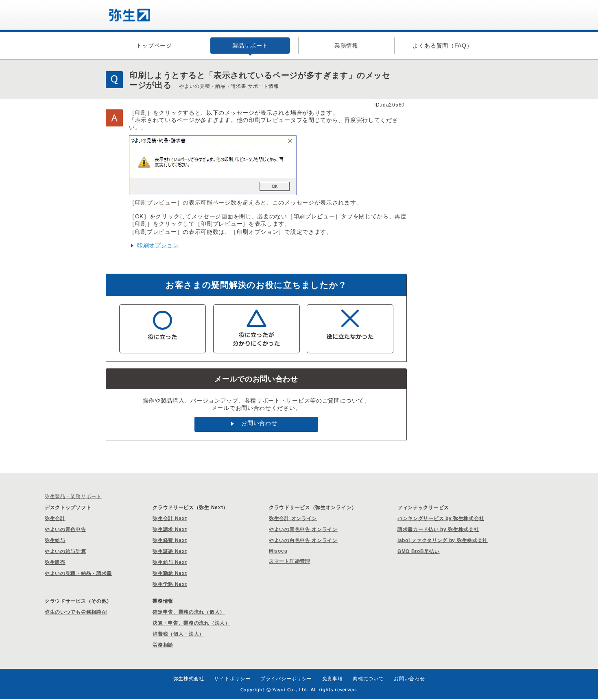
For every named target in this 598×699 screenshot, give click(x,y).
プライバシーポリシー (286, 679)
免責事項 (332, 679)
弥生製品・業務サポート (73, 496)
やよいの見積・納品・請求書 (78, 573)
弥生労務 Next (170, 584)
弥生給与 (55, 540)
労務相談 (163, 645)
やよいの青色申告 (65, 529)
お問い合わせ (259, 423)
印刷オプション (158, 245)
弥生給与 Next (170, 562)
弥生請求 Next (170, 529)
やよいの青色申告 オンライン (303, 529)
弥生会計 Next (170, 518)
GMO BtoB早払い (418, 551)
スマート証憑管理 (289, 561)
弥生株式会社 (188, 679)
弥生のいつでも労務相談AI (76, 612)
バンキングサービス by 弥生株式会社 (440, 518)
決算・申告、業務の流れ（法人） (191, 623)
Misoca (278, 551)
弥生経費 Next (170, 540)
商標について (368, 679)
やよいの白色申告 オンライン (303, 540)
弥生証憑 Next (170, 551)
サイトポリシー (232, 679)
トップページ (154, 45)
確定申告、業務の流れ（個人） (189, 612)
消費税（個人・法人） (178, 634)
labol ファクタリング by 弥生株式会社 (442, 540)
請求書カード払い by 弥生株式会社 (438, 529)
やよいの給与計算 (65, 551)
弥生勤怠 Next (170, 573)
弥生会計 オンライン (293, 518)
